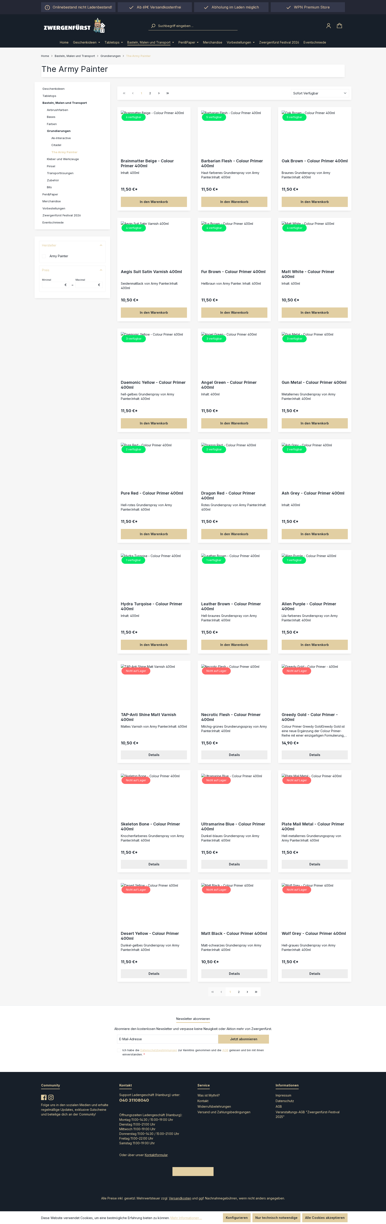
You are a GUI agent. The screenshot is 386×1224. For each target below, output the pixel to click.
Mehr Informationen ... (186, 1218)
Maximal (88, 282)
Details (154, 755)
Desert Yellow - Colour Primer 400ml (150, 936)
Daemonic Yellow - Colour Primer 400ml (153, 385)
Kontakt (202, 1101)
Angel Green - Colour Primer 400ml (229, 385)
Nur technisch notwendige (276, 1218)
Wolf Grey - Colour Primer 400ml (314, 933)
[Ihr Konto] (328, 25)
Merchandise (51, 201)
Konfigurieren (237, 1218)
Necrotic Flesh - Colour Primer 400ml (231, 717)
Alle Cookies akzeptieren (325, 1218)
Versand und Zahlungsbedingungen (223, 1112)
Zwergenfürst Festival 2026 (61, 215)
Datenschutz (285, 1101)
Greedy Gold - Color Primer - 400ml (310, 717)
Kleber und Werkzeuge (63, 159)
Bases (51, 117)
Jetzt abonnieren (243, 1039)
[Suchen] (153, 26)
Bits (49, 187)
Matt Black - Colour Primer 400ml (234, 933)
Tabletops (49, 96)
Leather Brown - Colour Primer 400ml (231, 606)
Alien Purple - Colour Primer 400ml (309, 606)
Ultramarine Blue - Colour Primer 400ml (233, 826)
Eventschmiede (53, 222)
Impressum (283, 1095)
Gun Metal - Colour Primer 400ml (314, 382)
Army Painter (59, 256)
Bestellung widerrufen (193, 1171)
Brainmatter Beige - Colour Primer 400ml (147, 163)
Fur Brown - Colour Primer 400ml (233, 271)
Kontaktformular (156, 1155)
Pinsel (51, 166)
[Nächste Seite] (158, 93)
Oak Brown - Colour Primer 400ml (315, 161)
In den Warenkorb (154, 202)
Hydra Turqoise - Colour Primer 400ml (151, 606)
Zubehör (53, 180)
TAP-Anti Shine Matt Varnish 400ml (148, 717)
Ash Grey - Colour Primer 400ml (313, 493)
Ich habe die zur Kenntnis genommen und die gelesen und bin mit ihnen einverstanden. (193, 1052)
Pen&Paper (50, 194)
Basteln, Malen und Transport (64, 102)
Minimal (54, 282)
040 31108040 (134, 1100)
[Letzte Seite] (167, 93)
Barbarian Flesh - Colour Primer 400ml (232, 163)
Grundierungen (59, 131)
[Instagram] (51, 1096)
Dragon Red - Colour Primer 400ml (228, 495)
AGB (225, 1050)
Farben (52, 124)
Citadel (56, 145)
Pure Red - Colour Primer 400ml (152, 493)
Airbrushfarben (57, 110)
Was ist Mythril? (208, 1095)
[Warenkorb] (339, 25)
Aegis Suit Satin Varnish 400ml (151, 271)
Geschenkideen (53, 88)
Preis (45, 270)
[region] (231, 7)
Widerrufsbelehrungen (214, 1106)
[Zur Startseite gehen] (91, 25)
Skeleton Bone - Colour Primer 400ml (150, 826)
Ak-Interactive (61, 138)
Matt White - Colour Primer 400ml (308, 274)
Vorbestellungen (53, 208)
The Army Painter (64, 152)
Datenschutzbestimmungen (158, 1050)
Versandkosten (180, 1198)
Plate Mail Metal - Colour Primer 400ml (313, 826)
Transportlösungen (60, 173)
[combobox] (197, 26)
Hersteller (49, 245)
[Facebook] (43, 1096)
